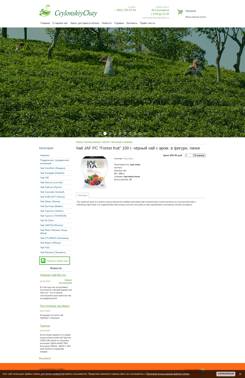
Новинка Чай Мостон (53, 275)
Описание (82, 195)
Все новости (45, 358)
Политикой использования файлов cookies (168, 374)
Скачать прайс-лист (58, 260)
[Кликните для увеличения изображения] (94, 172)
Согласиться (226, 374)
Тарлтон (45, 325)
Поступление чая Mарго (55, 306)
